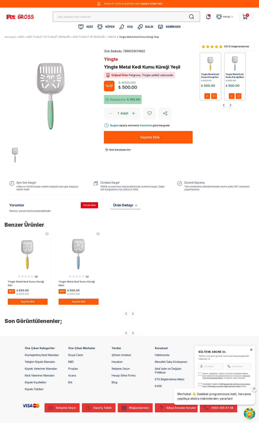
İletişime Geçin (121, 368)
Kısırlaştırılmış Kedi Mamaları (42, 355)
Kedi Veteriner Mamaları (39, 375)
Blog (114, 382)
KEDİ (21, 37)
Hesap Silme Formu (124, 375)
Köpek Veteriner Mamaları (41, 368)
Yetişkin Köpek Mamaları (40, 361)
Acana (72, 375)
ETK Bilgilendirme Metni (169, 379)
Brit (70, 382)
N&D (71, 361)
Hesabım (117, 361)
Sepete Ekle (28, 301)
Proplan (73, 368)
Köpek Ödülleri (34, 389)
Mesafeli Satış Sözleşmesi (171, 361)
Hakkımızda (162, 355)
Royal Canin (75, 355)
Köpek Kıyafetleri (35, 382)
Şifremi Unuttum (121, 355)
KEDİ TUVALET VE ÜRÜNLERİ (88, 37)
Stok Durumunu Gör (120, 149)
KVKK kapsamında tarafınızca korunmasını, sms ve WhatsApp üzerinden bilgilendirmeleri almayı (226, 385)
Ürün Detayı (123, 205)
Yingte (111, 59)
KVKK (158, 386)
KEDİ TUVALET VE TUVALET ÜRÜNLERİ (48, 37)
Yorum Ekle (89, 205)
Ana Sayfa (10, 37)
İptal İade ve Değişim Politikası (168, 370)
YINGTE (112, 37)
